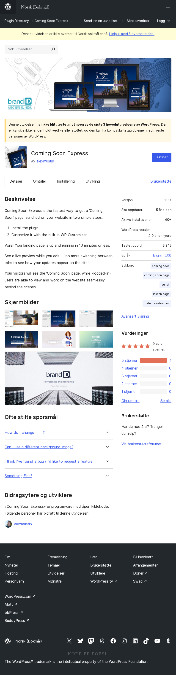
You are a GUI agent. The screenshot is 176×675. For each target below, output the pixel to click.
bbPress (14, 612)
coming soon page (157, 275)
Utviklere (97, 573)
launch (165, 284)
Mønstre (54, 581)
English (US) (162, 255)
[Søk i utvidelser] (53, 49)
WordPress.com (20, 596)
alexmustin (45, 161)
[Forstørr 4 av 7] (32, 337)
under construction (157, 303)
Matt (11, 604)
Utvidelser (55, 573)
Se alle (165, 400)
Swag (140, 581)
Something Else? (18, 476)
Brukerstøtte (160, 181)
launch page (161, 294)
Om (7, 557)
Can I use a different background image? (39, 447)
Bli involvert (143, 557)
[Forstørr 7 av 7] (106, 357)
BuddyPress (17, 620)
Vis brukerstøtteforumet (141, 444)
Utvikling (92, 181)
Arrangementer (145, 565)
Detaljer (15, 181)
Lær (93, 557)
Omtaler (39, 181)
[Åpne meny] (168, 7)
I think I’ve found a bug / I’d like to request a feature (49, 461)
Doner (140, 573)
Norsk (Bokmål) (28, 641)
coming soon (161, 266)
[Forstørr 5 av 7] (69, 337)
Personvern (14, 581)
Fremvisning (57, 557)
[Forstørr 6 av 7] (106, 337)
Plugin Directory (17, 21)
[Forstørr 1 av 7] (32, 316)
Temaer (53, 565)
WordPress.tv (104, 581)
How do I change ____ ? (25, 432)
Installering (66, 181)
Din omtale (130, 400)
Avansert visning (135, 316)
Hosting (11, 573)
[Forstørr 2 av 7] (69, 316)
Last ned (161, 157)
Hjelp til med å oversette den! (131, 34)
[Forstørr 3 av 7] (106, 316)
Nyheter (11, 565)
